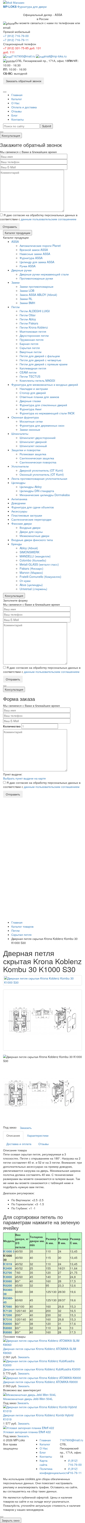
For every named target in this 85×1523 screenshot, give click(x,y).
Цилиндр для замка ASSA (37, 262)
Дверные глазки (30, 401)
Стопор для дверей (33, 393)
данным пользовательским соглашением (48, 219)
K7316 (7, 1319)
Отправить (10, 227)
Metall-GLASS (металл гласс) (39, 564)
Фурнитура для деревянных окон (42, 425)
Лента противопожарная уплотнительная (39, 478)
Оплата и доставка (24, 107)
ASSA (15, 241)
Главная (16, 95)
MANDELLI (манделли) (35, 556)
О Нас (15, 103)
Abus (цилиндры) (31, 585)
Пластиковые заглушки (26, 515)
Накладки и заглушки (34, 389)
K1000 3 (8, 1251)
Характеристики (37, 1135)
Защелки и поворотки (25, 450)
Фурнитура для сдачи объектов (32, 507)
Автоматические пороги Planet (40, 246)
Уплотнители (20, 466)
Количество (12, 726)
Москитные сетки (31, 421)
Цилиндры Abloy (31, 487)
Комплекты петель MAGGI (37, 380)
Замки (15, 282)
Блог (14, 115)
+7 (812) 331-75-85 (16, 48)
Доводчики (18, 503)
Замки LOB (27, 290)
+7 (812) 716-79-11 (16, 40)
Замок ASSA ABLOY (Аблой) (38, 295)
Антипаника (19, 499)
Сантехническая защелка (37, 458)
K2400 (7, 1268)
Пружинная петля (32, 340)
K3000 (7, 1277)
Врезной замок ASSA (34, 250)
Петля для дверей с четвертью (40, 360)
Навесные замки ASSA (35, 254)
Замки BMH (27, 303)
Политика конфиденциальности (54, 1471)
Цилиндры (18, 483)
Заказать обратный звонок (23, 81)
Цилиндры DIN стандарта (37, 491)
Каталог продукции (17, 233)
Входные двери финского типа (32, 540)
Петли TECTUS (30, 376)
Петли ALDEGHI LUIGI (35, 311)
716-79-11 (75, 1471)
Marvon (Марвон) (31, 572)
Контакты (17, 119)
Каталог (16, 99)
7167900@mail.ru (23, 56)
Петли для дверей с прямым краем (43, 364)
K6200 (7, 1285)
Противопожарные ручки (36, 278)
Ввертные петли (30, 352)
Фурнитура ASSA (31, 258)
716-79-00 (75, 1462)
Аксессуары (19, 511)
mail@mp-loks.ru (56, 56)
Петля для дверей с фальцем (40, 356)
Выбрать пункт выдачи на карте (24, 778)
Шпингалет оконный (33, 446)
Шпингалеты (19, 434)
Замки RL (26, 299)
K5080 (7, 1281)
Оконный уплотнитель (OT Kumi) (42, 474)
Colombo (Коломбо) (33, 560)
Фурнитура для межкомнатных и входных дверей (44, 384)
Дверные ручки (21, 270)
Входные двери (30, 528)
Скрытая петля (30, 348)
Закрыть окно (11, 1520)
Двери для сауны (31, 532)
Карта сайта (43, 1462)
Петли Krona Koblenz (34, 327)
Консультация (11, 135)
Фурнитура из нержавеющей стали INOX (47, 413)
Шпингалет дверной (33, 442)
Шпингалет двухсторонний (37, 438)
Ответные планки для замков (39, 397)
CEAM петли (28, 372)
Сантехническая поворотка (38, 462)
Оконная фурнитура (25, 417)
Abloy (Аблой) (29, 548)
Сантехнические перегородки (31, 519)
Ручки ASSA (27, 266)
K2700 (7, 1272)
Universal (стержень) (33, 589)
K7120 (7, 1311)
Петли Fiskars (29, 323)
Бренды (16, 544)
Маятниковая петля (33, 331)
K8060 (7, 1328)
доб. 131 (35, 48)
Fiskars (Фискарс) (31, 568)
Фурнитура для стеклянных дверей (43, 405)
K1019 (7, 1264)
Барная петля (29, 344)
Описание (13, 1135)
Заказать (26, 1128)
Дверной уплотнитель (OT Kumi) (41, 470)
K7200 (7, 1315)
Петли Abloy (28, 319)
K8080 (7, 1332)
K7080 (7, 1306)
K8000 (7, 1324)
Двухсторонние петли (34, 335)
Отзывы (16, 111)
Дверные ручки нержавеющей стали (44, 274)
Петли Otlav (27, 315)
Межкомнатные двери (34, 536)
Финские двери (21, 523)
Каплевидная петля (33, 368)
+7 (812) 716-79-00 (16, 36)
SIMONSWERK (29, 552)
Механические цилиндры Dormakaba (45, 495)
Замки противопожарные (36, 286)
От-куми (25, 581)
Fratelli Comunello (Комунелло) (40, 577)
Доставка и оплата (18, 1144)
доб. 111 (9, 52)
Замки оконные (30, 429)
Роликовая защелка (33, 454)
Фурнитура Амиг (31, 409)
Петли (15, 307)
